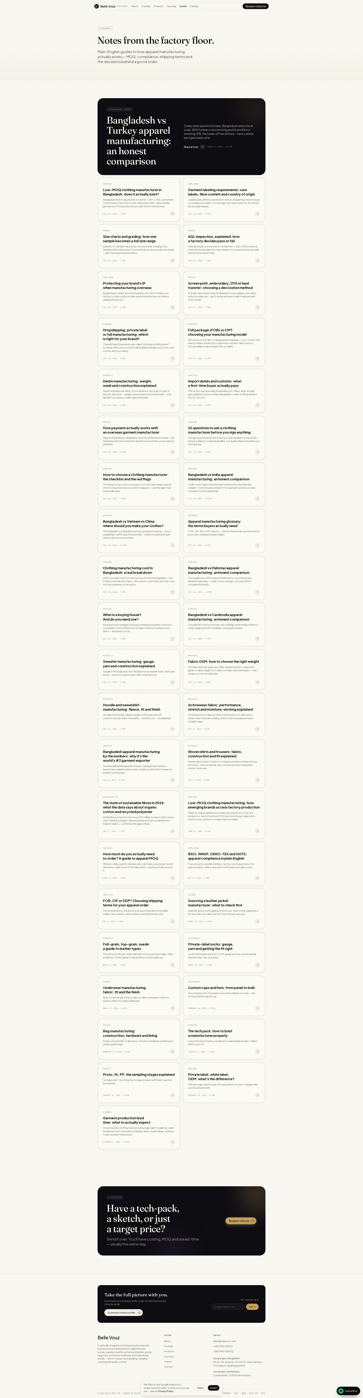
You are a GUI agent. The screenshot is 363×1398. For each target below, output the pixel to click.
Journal (182, 6)
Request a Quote (255, 6)
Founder (146, 6)
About (135, 6)
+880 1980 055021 (223, 1346)
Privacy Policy (165, 1391)
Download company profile (121, 1312)
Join (251, 1306)
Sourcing (171, 6)
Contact (194, 6)
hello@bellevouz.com (224, 1341)
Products (158, 6)
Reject (201, 1388)
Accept (213, 1388)
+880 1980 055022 (223, 1351)
